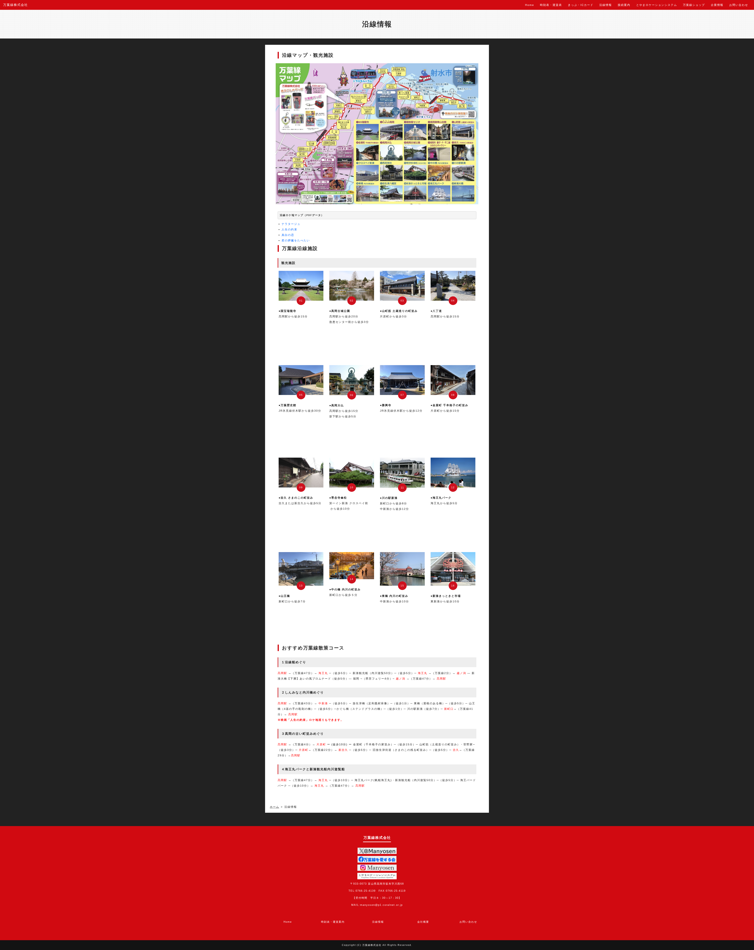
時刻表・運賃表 (551, 4)
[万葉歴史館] (301, 380)
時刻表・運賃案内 (333, 921)
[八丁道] (453, 286)
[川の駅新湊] (402, 473)
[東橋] (402, 569)
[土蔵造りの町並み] (402, 286)
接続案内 (624, 4)
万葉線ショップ (694, 4)
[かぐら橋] (351, 565)
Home (529, 4)
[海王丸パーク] (453, 472)
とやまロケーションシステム (656, 4)
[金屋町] (453, 380)
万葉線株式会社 (15, 4)
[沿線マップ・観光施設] (377, 133)
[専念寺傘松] (351, 472)
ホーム (274, 806)
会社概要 (423, 921)
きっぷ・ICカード (580, 4)
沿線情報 (605, 4)
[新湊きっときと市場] (453, 569)
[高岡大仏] (351, 380)
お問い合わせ (738, 4)
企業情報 (717, 4)
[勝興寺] (402, 380)
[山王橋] (301, 569)
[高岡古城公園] (351, 286)
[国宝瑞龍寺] (301, 286)
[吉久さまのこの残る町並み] (301, 472)
